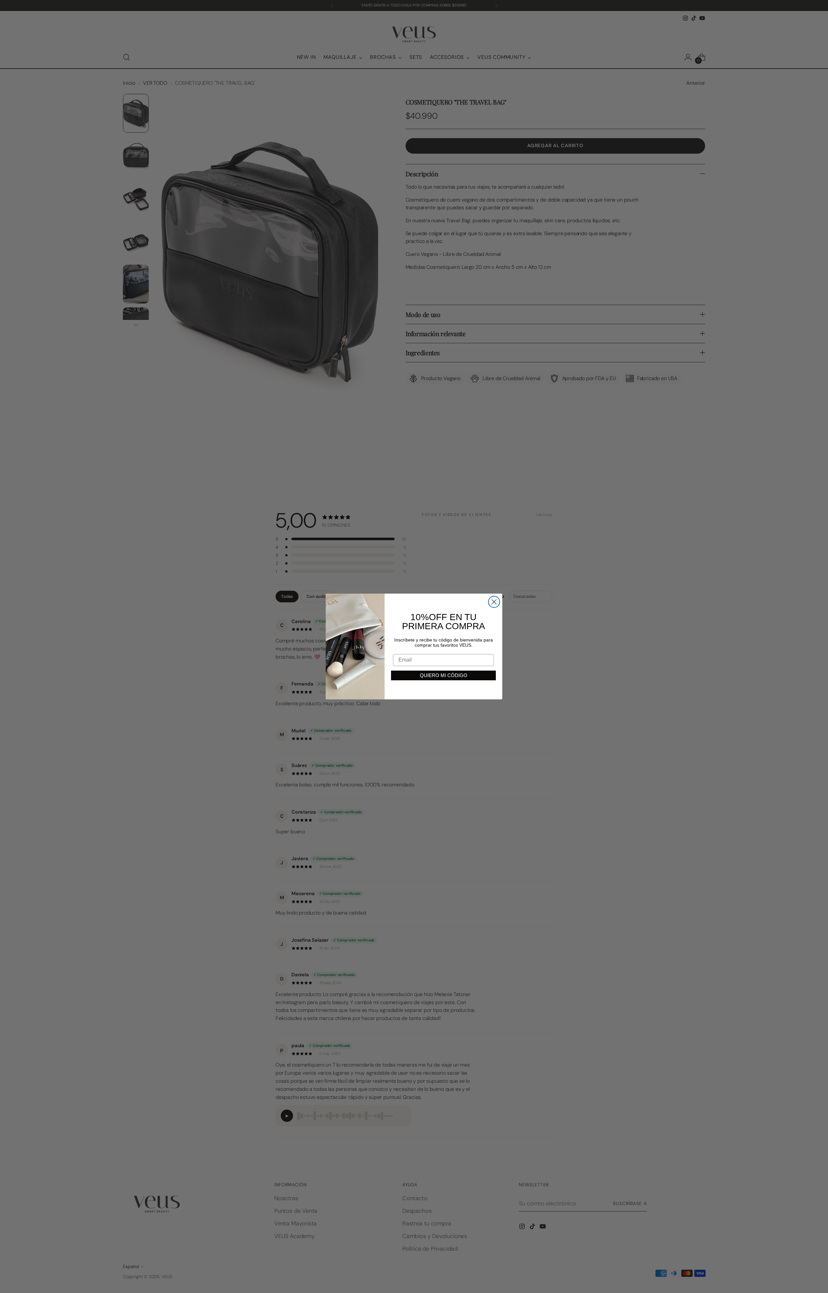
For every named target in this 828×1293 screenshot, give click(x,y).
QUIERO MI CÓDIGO (443, 675)
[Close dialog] (494, 602)
